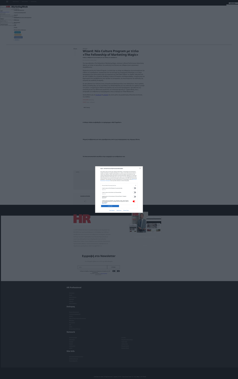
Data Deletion (112, 210)
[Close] (140, 168)
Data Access (119, 210)
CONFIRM (110, 206)
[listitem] (119, 185)
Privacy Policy (126, 210)
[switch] (134, 188)
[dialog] (119, 189)
